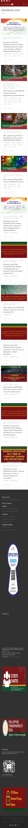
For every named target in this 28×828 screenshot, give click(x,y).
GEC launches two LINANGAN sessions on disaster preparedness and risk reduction (13, 93)
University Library (5, 527)
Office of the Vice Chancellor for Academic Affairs (12, 499)
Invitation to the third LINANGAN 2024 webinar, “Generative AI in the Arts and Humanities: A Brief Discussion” (13, 349)
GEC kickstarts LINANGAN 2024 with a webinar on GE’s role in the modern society (12, 389)
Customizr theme (21, 821)
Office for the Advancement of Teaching (10, 508)
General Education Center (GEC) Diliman (14, 818)
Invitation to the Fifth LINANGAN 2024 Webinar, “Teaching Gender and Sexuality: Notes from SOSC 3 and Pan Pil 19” (13, 268)
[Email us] (1, 1)
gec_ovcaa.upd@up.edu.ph (13, 656)
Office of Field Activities (7, 521)
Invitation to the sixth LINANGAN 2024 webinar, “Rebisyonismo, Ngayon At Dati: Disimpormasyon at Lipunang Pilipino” (12, 225)
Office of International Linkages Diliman (10, 511)
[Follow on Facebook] (4, 1)
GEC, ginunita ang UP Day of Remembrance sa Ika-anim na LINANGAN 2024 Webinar (13, 137)
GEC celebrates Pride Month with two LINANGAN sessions (13, 180)
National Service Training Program (9, 519)
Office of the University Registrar (8, 516)
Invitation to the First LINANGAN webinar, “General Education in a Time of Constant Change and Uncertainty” (13, 473)
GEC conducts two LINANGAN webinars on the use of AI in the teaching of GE (13, 309)
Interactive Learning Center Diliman (9, 529)
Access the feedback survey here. (8, 776)
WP (9, 821)
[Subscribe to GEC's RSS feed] (9, 1)
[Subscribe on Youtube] (7, 1)
